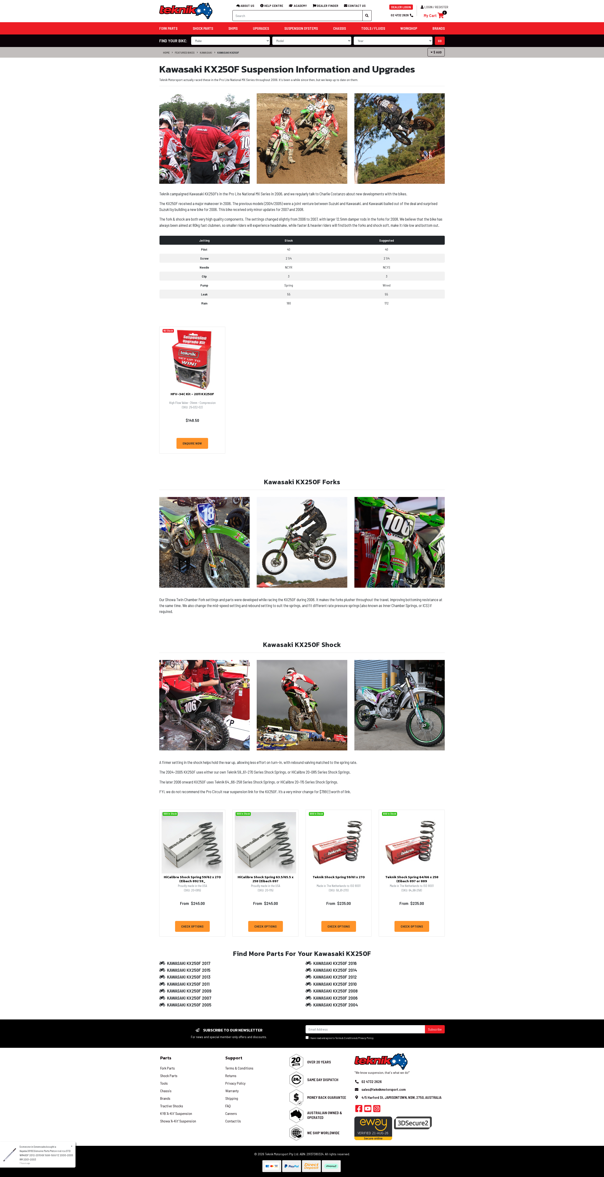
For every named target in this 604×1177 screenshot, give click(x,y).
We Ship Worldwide (323, 1132)
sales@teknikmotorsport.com (383, 1089)
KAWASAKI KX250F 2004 (335, 1004)
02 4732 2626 (400, 15)
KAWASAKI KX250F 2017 (188, 963)
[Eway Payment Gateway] (373, 1128)
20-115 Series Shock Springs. (316, 781)
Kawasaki (206, 52)
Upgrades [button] (261, 28)
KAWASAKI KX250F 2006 (335, 998)
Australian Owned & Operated (324, 1114)
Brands (165, 1098)
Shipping (231, 1098)
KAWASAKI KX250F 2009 (189, 990)
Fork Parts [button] (168, 28)
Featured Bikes (185, 52)
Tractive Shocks (171, 1106)
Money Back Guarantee (326, 1097)
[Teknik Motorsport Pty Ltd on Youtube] (367, 1110)
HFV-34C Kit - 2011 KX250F (192, 394)
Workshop (408, 28)
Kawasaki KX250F (228, 52)
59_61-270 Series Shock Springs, (262, 772)
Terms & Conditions (345, 1038)
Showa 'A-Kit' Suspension (178, 1121)
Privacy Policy (365, 1038)
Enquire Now (192, 443)
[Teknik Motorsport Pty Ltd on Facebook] (358, 1110)
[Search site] (367, 15)
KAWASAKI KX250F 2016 (335, 963)
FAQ (228, 1106)
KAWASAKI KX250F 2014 (335, 970)
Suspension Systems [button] (301, 28)
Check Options (192, 926)
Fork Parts (167, 1068)
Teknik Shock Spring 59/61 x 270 (339, 877)
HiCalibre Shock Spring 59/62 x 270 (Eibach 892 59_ (192, 879)
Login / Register (436, 7)
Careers (231, 1113)
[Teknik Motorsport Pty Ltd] (186, 11)
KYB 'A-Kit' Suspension (176, 1113)
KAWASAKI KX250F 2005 (189, 1004)
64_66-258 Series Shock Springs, (251, 781)
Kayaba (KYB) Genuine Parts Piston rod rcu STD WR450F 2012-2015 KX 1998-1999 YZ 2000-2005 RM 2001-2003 (46, 1155)
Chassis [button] (339, 28)
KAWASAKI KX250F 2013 (188, 977)
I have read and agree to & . (341, 1038)
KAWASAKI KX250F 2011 (188, 984)
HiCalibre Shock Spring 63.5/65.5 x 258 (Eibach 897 (266, 879)
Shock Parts (168, 1075)
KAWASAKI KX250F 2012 (335, 977)
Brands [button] (438, 28)
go (440, 41)
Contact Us (233, 1121)
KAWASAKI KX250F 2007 (189, 998)
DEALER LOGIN (401, 7)
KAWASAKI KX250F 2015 (188, 970)
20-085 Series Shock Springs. (328, 772)
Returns (230, 1075)
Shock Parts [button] (203, 28)
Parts (165, 1058)
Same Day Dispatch (322, 1079)
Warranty (232, 1090)
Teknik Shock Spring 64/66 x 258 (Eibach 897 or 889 (411, 879)
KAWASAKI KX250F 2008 (335, 990)
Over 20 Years (319, 1062)
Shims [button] (233, 28)
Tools (164, 1083)
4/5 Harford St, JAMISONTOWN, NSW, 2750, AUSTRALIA (401, 1097)
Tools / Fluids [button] (373, 28)
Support (233, 1058)
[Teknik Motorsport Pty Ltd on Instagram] (376, 1110)
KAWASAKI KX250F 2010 (335, 984)
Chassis (166, 1090)
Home (166, 52)
